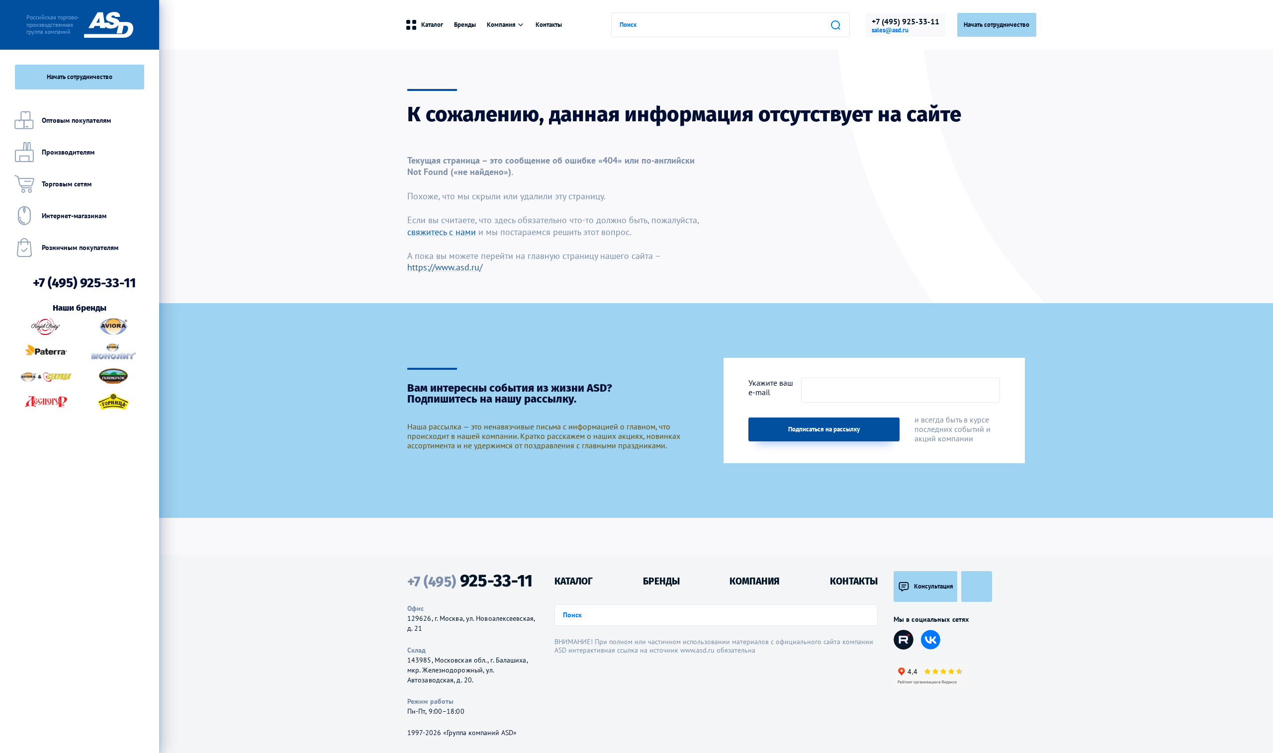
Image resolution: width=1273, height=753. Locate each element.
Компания (501, 24)
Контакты (549, 24)
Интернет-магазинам (74, 215)
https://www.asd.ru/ (444, 267)
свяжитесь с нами (441, 232)
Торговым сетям (66, 183)
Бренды (465, 24)
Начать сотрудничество (996, 24)
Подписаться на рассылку (824, 429)
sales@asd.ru (890, 30)
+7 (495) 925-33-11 (905, 21)
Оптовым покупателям (76, 120)
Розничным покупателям (80, 247)
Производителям (68, 152)
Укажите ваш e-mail (770, 387)
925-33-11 (470, 581)
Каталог (432, 24)
